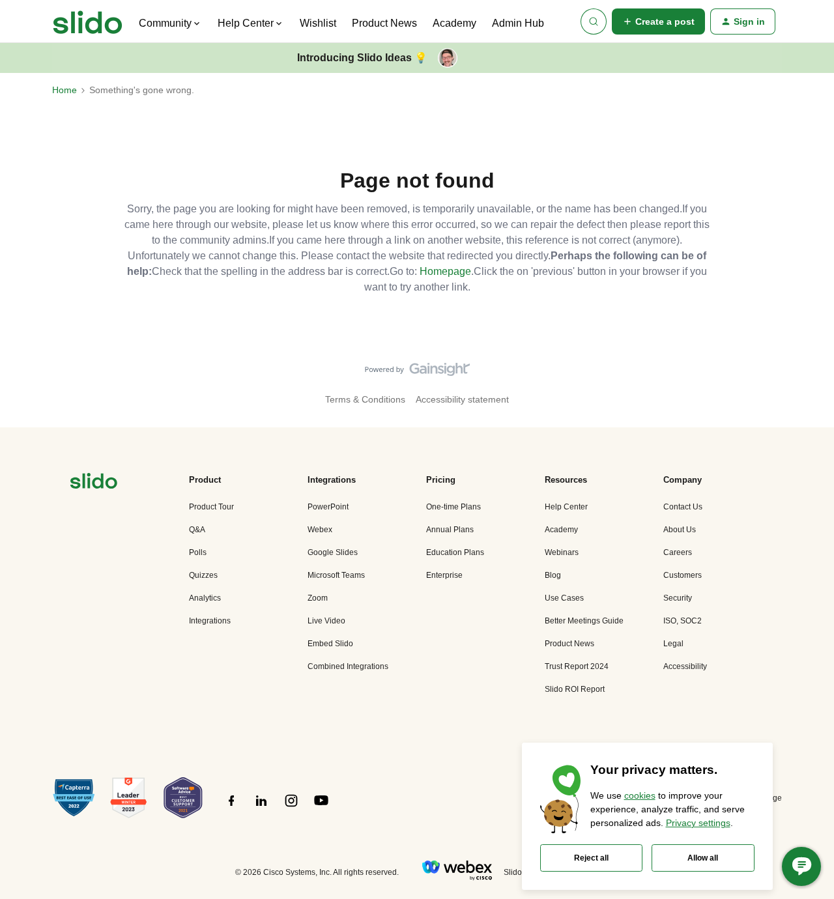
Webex (320, 529)
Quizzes (203, 575)
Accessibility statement (462, 399)
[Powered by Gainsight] (417, 372)
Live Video (326, 620)
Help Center (566, 506)
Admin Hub (518, 23)
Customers (682, 575)
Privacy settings (698, 823)
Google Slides (333, 552)
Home (64, 90)
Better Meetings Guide (584, 620)
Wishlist (318, 23)
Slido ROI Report (575, 689)
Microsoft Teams (336, 575)
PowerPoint (328, 506)
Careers (677, 552)
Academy (454, 23)
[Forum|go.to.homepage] (87, 21)
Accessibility (685, 666)
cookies (639, 795)
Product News (384, 23)
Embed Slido (330, 643)
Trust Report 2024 (577, 666)
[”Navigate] (93, 483)
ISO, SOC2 (682, 620)
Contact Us (682, 506)
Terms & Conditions (365, 399)
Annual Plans (450, 529)
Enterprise (444, 575)
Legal (673, 643)
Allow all (702, 858)
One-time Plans (453, 506)
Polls (198, 552)
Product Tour (211, 506)
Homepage (445, 271)
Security (677, 598)
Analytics (205, 598)
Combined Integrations (348, 666)
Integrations (210, 620)
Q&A (197, 529)
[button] (658, 21)
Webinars (562, 552)
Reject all (591, 858)
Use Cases (564, 598)
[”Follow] (231, 808)
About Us (679, 529)
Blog (553, 575)
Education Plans (455, 552)
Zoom (318, 598)
